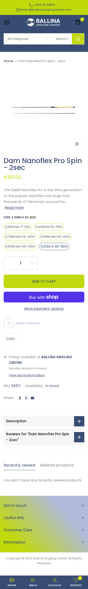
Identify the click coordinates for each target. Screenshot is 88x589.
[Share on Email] (32, 398)
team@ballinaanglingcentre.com (46, 10)
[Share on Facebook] (20, 398)
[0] (78, 22)
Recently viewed (19, 465)
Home (8, 61)
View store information (27, 375)
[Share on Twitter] (26, 398)
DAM (10, 338)
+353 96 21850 (44, 5)
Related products (57, 465)
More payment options (44, 308)
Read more (14, 207)
